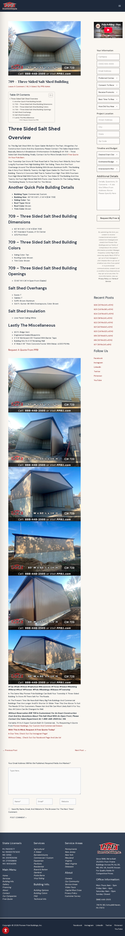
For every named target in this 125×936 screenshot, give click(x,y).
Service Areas (71, 884)
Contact (6, 893)
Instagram (98, 362)
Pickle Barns (39, 875)
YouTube (98, 380)
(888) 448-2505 (103, 899)
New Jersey (70, 852)
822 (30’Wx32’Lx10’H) (103, 322)
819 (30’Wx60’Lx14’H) (103, 335)
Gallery (5, 884)
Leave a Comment (16, 86)
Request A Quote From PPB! (31, 120)
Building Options (41, 890)
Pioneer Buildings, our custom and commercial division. (38, 726)
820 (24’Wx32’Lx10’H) (103, 331)
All (27, 86)
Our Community (72, 881)
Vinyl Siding (39, 878)
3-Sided (32, 86)
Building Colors (40, 893)
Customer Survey (72, 896)
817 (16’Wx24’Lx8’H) (102, 344)
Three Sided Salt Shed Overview (24, 99)
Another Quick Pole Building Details (27, 101)
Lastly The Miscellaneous (24, 118)
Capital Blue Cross (73, 890)
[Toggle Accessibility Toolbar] (5, 930)
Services (6, 878)
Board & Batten (40, 869)
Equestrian (38, 860)
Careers (68, 878)
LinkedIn (97, 367)
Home (5, 875)
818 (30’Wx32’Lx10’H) (103, 340)
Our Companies (9, 896)
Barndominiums (41, 855)
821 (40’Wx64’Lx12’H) (103, 327)
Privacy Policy (103, 279)
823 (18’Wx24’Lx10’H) (103, 318)
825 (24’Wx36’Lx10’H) (103, 309)
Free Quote (7, 899)
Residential (39, 866)
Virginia (68, 860)
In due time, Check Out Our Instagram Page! (27, 733)
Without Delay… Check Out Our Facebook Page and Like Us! (34, 737)
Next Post (80, 750)
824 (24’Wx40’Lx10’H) (104, 313)
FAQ (35, 896)
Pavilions (38, 863)
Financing (6, 887)
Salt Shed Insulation (22, 115)
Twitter (97, 371)
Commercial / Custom (43, 858)
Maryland (69, 858)
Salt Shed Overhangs (23, 112)
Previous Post (10, 750)
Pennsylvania (71, 849)
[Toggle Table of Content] (49, 95)
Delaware (69, 866)
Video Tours (70, 887)
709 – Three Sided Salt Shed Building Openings (33, 110)
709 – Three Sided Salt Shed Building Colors (31, 107)
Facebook (98, 358)
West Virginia (71, 863)
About (5, 890)
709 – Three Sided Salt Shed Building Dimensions (33, 104)
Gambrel (38, 872)
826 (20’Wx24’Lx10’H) (103, 305)
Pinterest (98, 376)
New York (69, 855)
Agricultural (39, 849)
